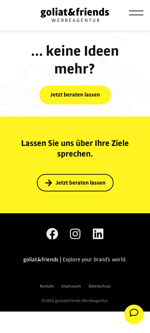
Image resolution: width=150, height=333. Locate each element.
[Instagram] (75, 234)
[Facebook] (52, 234)
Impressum (71, 286)
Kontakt (47, 286)
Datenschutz (99, 286)
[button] (136, 12)
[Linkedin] (98, 234)
